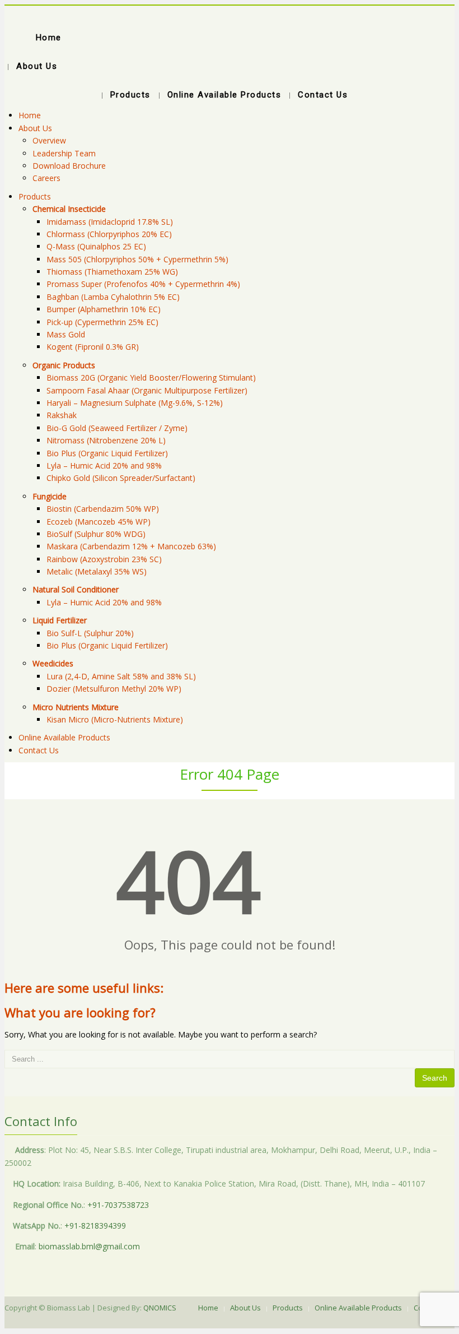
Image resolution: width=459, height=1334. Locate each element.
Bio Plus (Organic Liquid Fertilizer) (107, 453)
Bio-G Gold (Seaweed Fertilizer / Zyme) (117, 428)
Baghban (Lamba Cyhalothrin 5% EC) (113, 296)
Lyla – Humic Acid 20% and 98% (104, 465)
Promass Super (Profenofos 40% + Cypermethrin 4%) (143, 284)
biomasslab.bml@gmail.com (89, 1246)
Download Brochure (69, 165)
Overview (49, 140)
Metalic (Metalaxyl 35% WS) (96, 571)
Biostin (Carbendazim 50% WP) (102, 508)
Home (29, 115)
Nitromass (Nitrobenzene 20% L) (106, 440)
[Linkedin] (235, 1323)
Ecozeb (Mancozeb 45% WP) (98, 521)
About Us (35, 128)
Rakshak (61, 415)
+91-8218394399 (95, 1225)
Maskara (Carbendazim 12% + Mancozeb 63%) (131, 546)
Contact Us (38, 750)
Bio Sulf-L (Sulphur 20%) (90, 633)
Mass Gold (65, 334)
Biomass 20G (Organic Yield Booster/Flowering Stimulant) (151, 377)
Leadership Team (64, 153)
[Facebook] (224, 1323)
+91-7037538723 (118, 1204)
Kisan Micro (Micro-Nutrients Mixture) (114, 719)
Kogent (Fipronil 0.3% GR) (92, 346)
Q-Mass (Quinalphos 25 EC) (96, 246)
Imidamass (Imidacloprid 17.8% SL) (109, 221)
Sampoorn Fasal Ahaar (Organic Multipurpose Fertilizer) (146, 390)
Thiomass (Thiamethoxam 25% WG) (112, 271)
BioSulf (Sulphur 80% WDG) (96, 534)
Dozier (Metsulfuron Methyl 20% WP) (113, 688)
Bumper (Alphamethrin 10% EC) (103, 309)
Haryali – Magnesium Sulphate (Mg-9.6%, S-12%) (134, 402)
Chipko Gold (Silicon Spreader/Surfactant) (120, 478)
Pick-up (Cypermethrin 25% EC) (102, 322)
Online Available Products (64, 737)
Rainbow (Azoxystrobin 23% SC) (104, 559)
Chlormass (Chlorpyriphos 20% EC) (109, 234)
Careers (46, 178)
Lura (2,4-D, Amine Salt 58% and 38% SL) (121, 676)
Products (34, 196)
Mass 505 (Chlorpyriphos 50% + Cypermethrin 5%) (137, 259)
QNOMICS (159, 1308)
